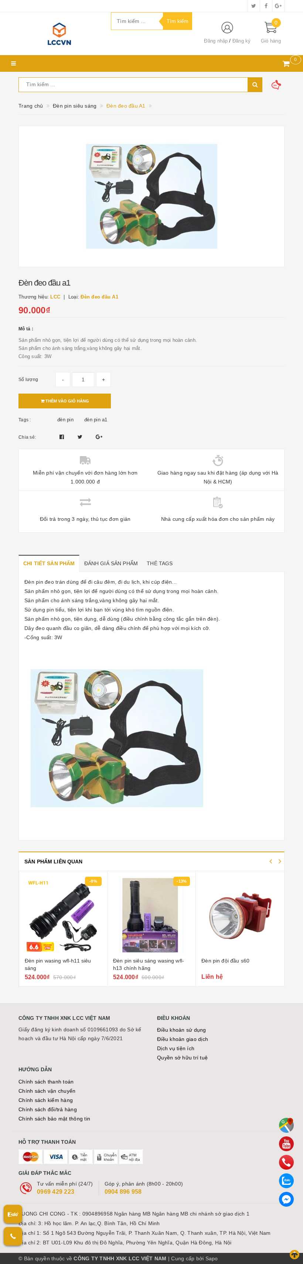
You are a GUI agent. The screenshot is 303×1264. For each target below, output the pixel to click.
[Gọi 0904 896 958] (13, 1236)
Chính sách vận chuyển (46, 1091)
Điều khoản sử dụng (181, 1030)
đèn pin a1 (96, 419)
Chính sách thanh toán (46, 1082)
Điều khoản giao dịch (182, 1039)
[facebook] (266, 6)
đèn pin (65, 419)
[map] (286, 1125)
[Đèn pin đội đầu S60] (240, 915)
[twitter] (254, 6)
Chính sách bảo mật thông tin (54, 1119)
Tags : (24, 419)
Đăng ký (241, 41)
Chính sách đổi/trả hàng (47, 1109)
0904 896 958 (123, 1192)
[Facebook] (286, 1199)
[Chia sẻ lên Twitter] (81, 437)
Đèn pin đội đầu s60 (225, 961)
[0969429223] (286, 1162)
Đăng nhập (216, 41)
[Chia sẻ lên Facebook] (62, 437)
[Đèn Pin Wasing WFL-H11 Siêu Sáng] (63, 915)
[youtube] (286, 1143)
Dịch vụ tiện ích (175, 1048)
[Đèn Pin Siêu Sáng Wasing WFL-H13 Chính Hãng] (151, 915)
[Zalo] (286, 1180)
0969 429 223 (55, 1192)
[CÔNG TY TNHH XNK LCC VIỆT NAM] (59, 33)
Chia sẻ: (27, 437)
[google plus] (278, 6)
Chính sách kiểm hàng (45, 1100)
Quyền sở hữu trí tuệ (182, 1058)
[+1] (99, 437)
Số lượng (28, 379)
